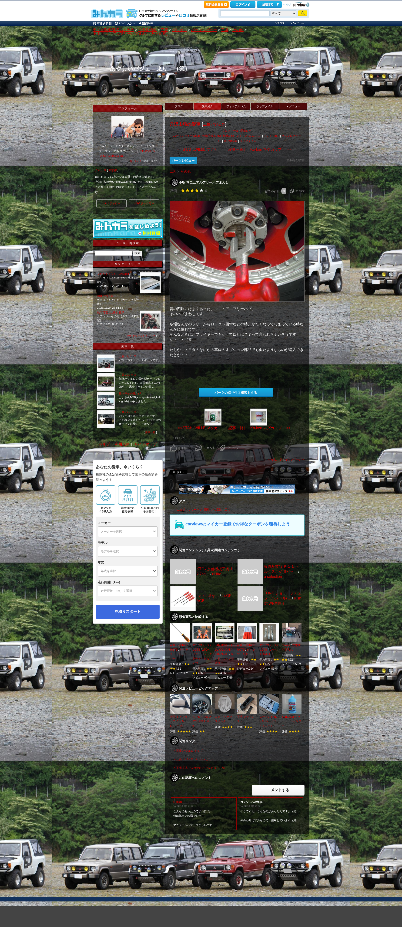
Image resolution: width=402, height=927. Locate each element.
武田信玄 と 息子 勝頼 (111, 312)
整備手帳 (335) (211, 136)
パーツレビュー (204, 30)
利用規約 (122, 444)
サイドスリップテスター (224, 658)
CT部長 (178, 802)
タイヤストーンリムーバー (180, 654)
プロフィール (230, 130)
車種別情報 (147, 30)
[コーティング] (237, 493)
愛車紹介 (207, 106)
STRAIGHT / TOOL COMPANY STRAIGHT (224, 650)
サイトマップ (145, 444)
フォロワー (144, 203)
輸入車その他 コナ (130, 393)
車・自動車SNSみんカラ (113, 30)
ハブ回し (217, 509)
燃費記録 (228, 136)
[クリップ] (297, 191)
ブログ (179, 106)
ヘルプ (287, 4)
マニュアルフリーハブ (188, 509)
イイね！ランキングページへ (286, 459)
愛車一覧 (150, 432)
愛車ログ (245, 130)
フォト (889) (271, 136)
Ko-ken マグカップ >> (270, 149)
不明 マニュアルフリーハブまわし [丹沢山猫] (130, 34)
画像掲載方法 (105, 296)
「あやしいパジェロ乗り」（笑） (147, 68)
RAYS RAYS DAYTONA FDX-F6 (202, 721)
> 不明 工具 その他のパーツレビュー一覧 (199, 768)
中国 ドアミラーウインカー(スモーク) (179, 721)
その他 (238, 30)
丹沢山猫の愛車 (185, 124)
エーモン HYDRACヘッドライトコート (268, 721)
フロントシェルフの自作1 (113, 274)
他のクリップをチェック (141, 335)
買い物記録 (231, 141)
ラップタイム (264, 106)
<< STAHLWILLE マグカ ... (199, 149)
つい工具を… (208, 596)
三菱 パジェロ (214, 124)
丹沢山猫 (100, 170)
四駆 (207, 509)
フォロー (111, 203)
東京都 (112, 170)
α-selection (273, 577)
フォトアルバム (236, 106)
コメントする (278, 790)
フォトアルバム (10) (248, 136)
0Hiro (216, 574)
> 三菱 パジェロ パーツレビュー (194, 759)
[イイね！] (272, 191)
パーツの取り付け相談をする (236, 392)
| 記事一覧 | (236, 149)
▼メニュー (293, 106)
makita (286, 645)
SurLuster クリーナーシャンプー (291, 721)
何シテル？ (135, 161)
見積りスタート (128, 611)
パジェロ (179, 30)
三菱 (164, 30)
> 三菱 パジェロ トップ (188, 750)
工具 (224, 30)
